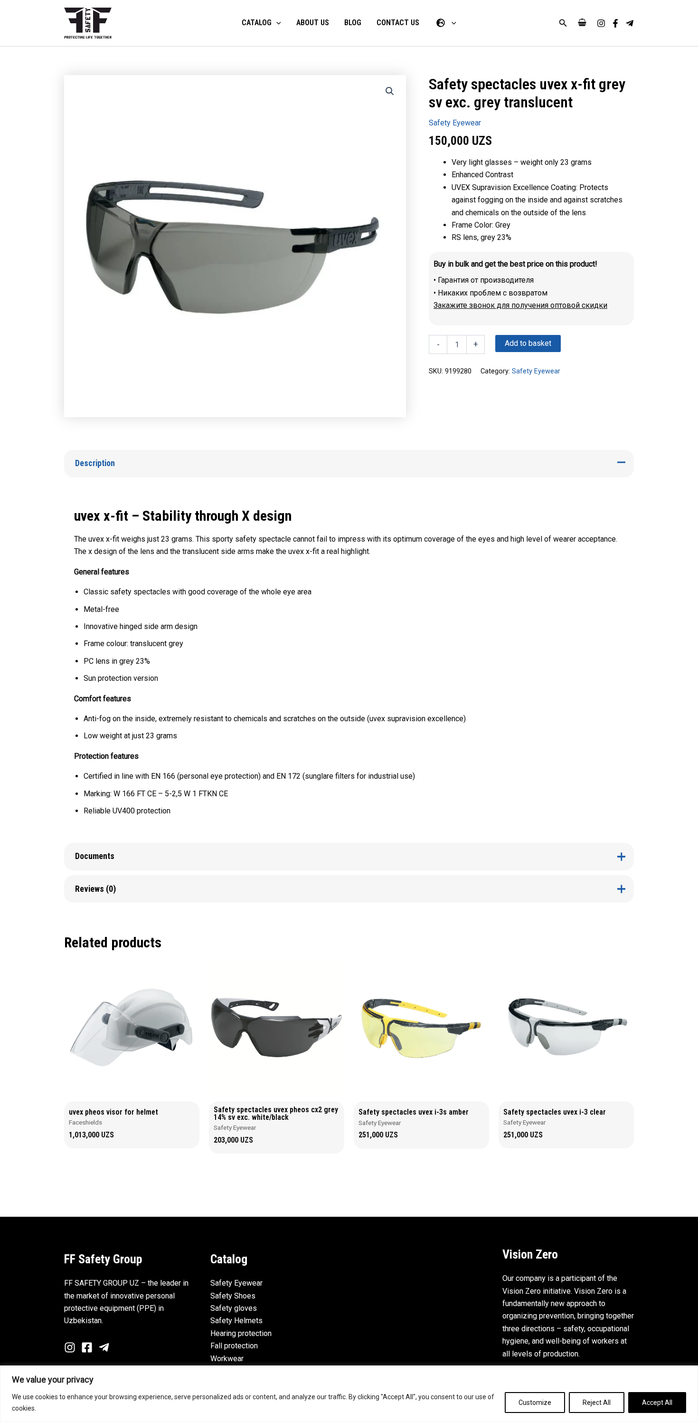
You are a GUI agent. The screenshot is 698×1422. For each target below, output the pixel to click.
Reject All (597, 1402)
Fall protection (234, 1345)
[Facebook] (615, 23)
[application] (276, 23)
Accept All (657, 1402)
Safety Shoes (232, 1295)
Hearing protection (241, 1333)
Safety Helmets (236, 1320)
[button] (563, 23)
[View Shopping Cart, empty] (582, 23)
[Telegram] (629, 23)
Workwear (227, 1358)
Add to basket (528, 343)
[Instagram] (601, 23)
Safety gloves (233, 1308)
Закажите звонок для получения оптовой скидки (520, 305)
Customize (535, 1402)
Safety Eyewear (455, 122)
